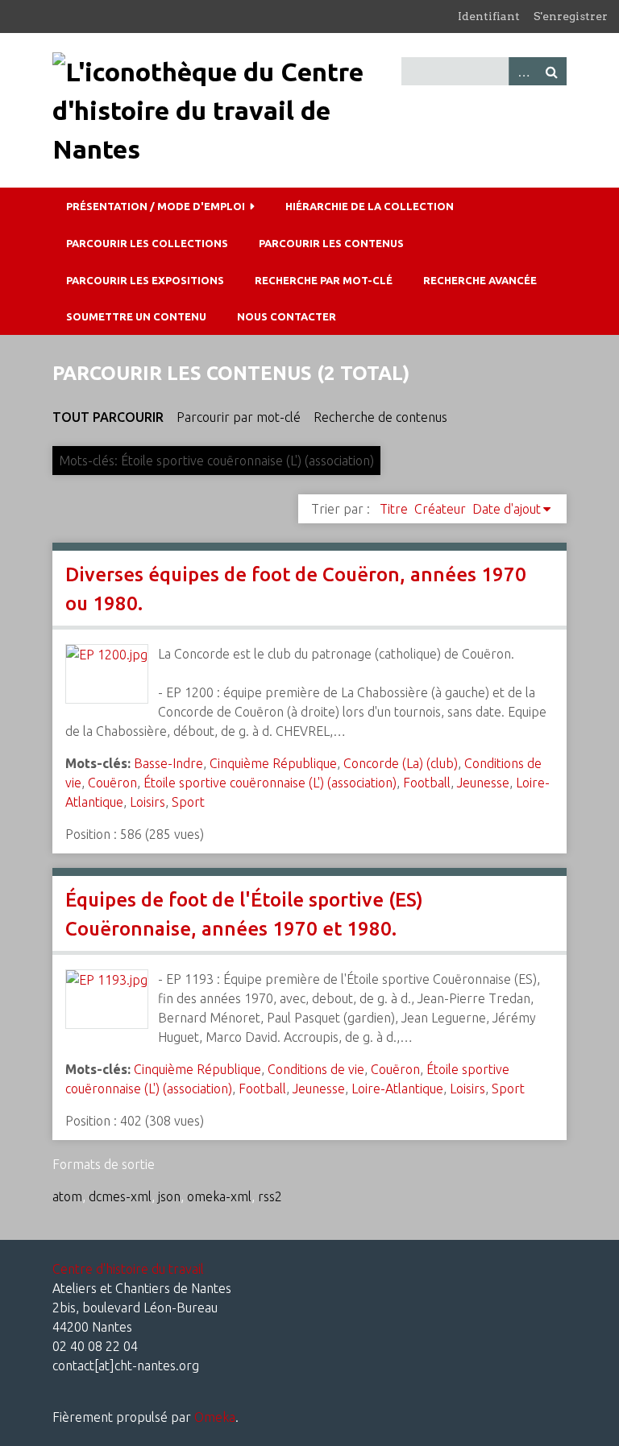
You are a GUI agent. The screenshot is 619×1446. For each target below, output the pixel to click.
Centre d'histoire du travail (128, 1269)
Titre (394, 509)
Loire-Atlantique (397, 1088)
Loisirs (147, 802)
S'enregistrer (571, 16)
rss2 (270, 1196)
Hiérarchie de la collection (369, 206)
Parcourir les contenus (331, 243)
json (169, 1196)
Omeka (214, 1417)
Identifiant (489, 16)
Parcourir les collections (147, 243)
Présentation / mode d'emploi (155, 206)
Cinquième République (273, 763)
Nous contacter (286, 316)
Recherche (552, 71)
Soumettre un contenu (136, 316)
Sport (188, 802)
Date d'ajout (506, 509)
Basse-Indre (168, 763)
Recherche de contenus (380, 417)
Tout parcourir (108, 417)
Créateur (440, 509)
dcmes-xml (120, 1196)
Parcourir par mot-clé (239, 417)
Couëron (112, 782)
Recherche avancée (480, 280)
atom (67, 1196)
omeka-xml (219, 1196)
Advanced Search (523, 71)
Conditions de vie (316, 1069)
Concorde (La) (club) (400, 763)
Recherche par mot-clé (324, 280)
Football (427, 782)
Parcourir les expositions (145, 280)
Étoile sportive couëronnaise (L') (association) (270, 782)
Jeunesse (483, 782)
